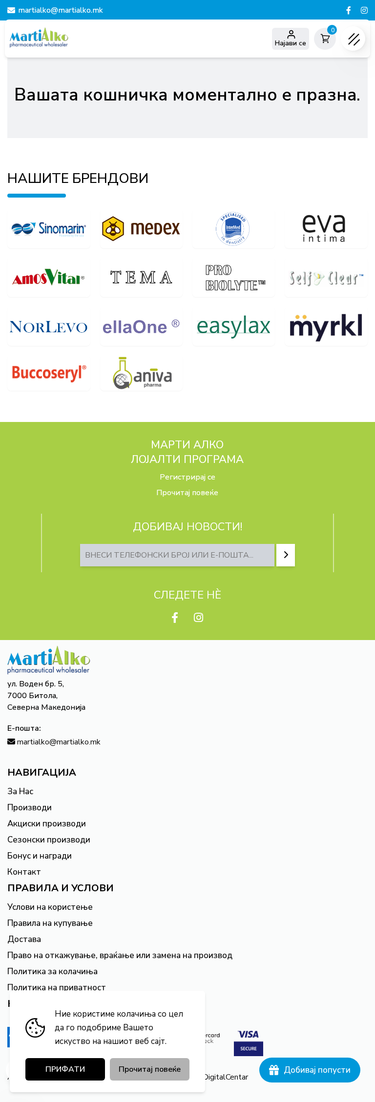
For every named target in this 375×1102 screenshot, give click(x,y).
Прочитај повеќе (187, 492)
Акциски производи (46, 823)
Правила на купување (50, 923)
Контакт (24, 872)
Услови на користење (50, 907)
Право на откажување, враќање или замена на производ (119, 955)
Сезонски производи (48, 839)
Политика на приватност (56, 987)
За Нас (20, 791)
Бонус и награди (39, 856)
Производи (29, 807)
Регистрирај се (187, 477)
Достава (24, 939)
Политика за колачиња (52, 971)
